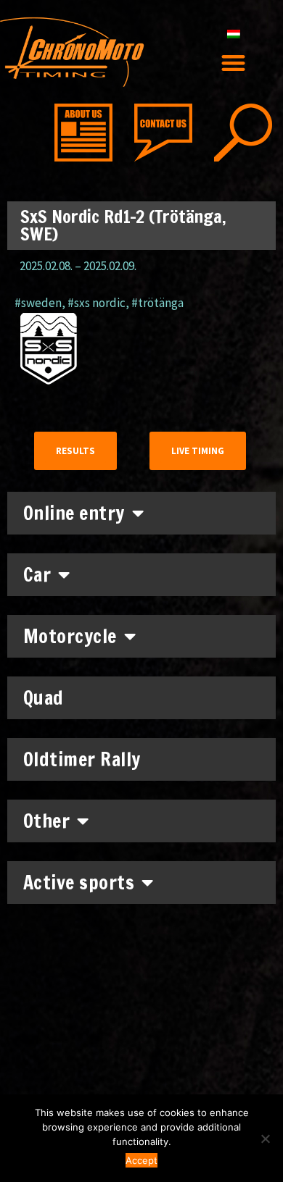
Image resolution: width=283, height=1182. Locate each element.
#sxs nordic (96, 303)
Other (46, 821)
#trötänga (157, 303)
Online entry (74, 513)
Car (37, 574)
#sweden (38, 303)
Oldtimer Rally (82, 759)
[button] (234, 62)
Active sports (79, 882)
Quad (43, 697)
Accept (141, 1160)
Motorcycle (70, 636)
